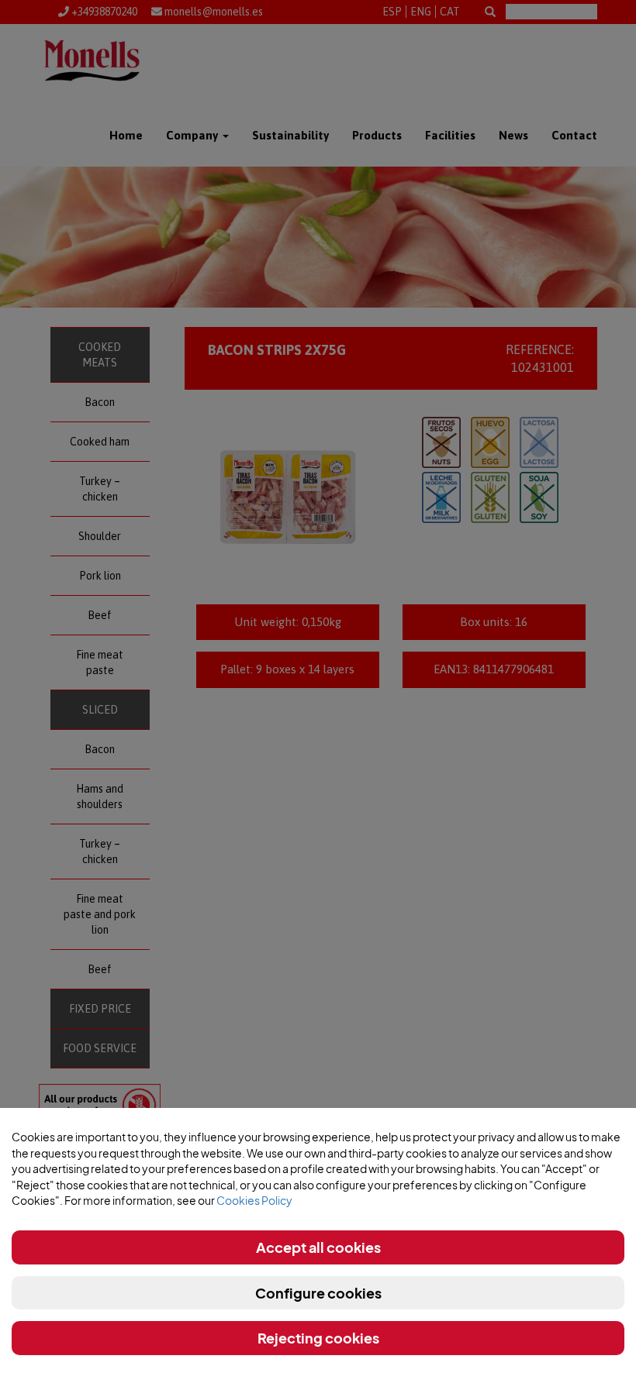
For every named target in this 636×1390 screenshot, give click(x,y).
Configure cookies (318, 1293)
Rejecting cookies (318, 1338)
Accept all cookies (318, 1247)
